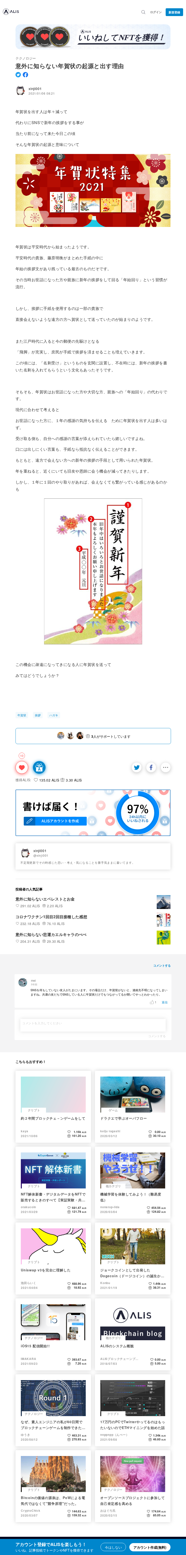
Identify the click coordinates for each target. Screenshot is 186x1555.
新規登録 (174, 12)
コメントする (157, 1036)
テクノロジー (26, 58)
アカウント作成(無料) (149, 1547)
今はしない (113, 1547)
